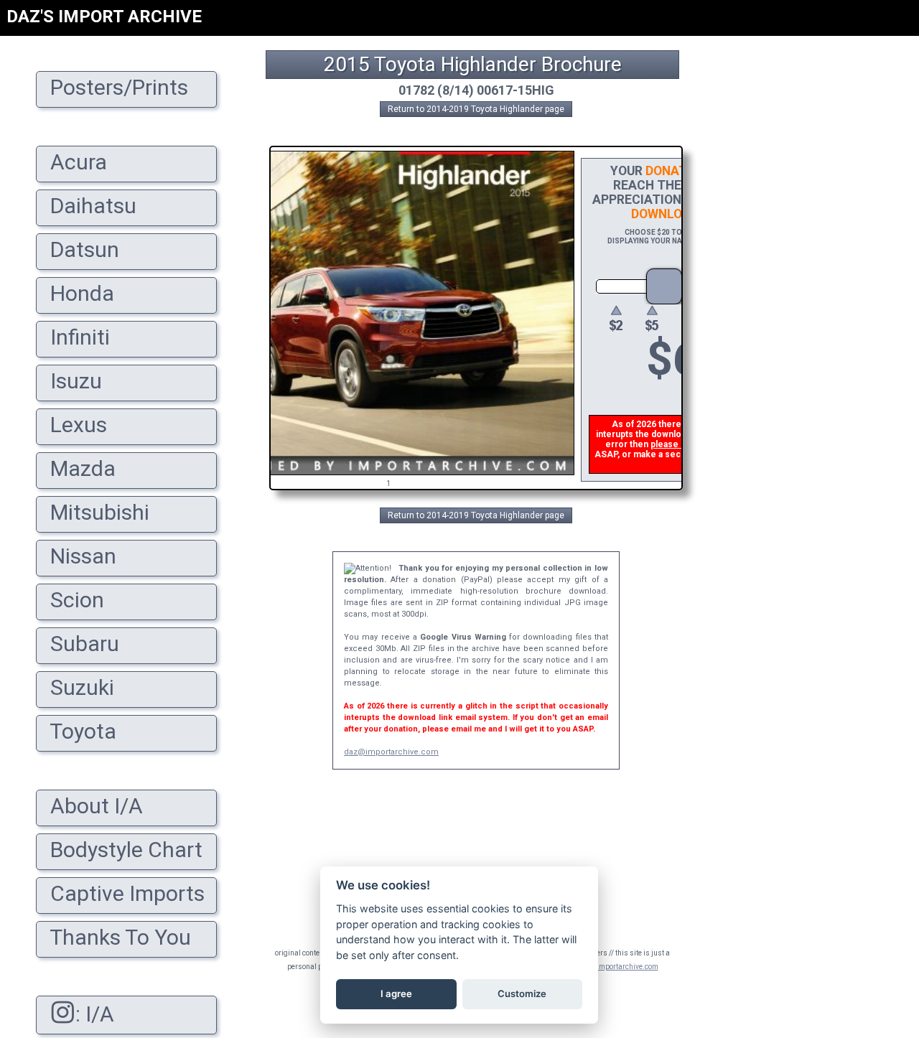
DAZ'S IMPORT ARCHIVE (104, 16)
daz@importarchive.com (391, 752)
